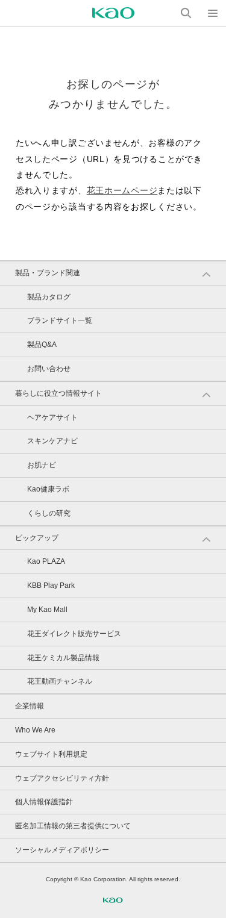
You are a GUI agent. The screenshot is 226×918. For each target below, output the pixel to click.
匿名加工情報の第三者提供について (73, 826)
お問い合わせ (49, 368)
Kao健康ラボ (48, 489)
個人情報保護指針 (44, 802)
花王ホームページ (122, 190)
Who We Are (35, 730)
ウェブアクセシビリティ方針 (62, 778)
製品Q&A (42, 344)
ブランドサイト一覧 (59, 320)
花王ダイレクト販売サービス (74, 633)
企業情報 (29, 706)
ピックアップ (36, 538)
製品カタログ (49, 297)
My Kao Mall (47, 609)
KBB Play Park (51, 585)
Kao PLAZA (46, 561)
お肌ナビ (41, 465)
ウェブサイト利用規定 (51, 754)
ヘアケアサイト (52, 417)
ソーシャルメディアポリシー (62, 850)
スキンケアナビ (52, 441)
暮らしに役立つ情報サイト (58, 393)
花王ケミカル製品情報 (63, 658)
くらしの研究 (49, 513)
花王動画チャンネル (59, 681)
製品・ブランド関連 (47, 273)
